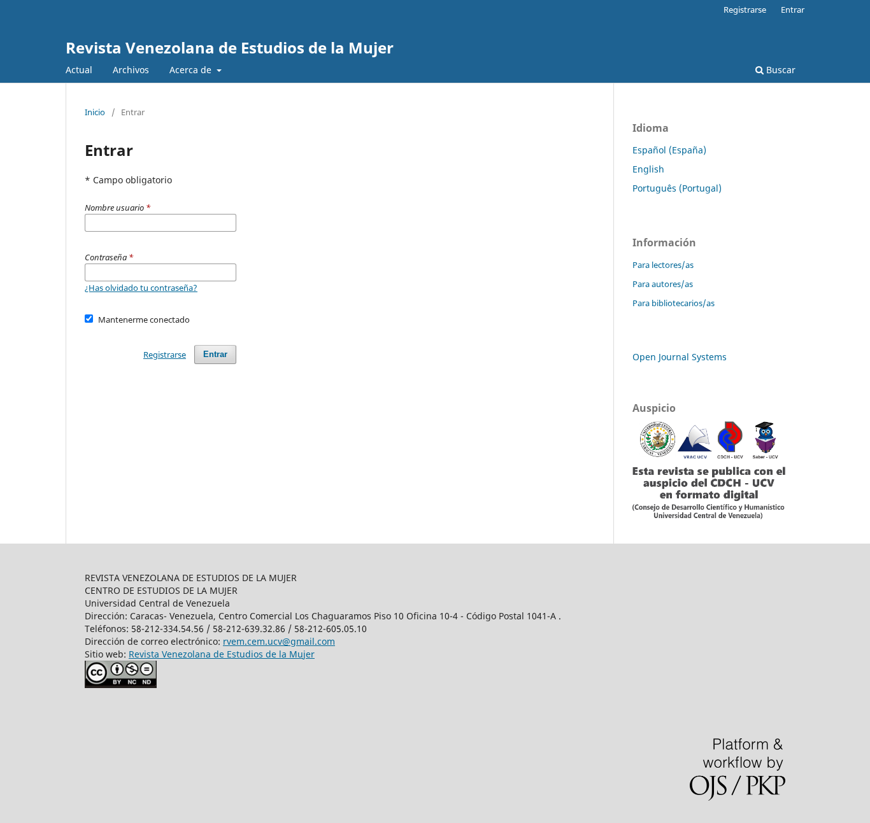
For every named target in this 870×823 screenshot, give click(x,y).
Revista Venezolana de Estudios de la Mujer (230, 47)
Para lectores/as (663, 265)
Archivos (131, 70)
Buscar (779, 70)
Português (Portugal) (677, 188)
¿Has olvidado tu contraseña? (141, 287)
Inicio (95, 112)
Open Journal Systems (679, 357)
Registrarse (745, 9)
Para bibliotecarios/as (673, 303)
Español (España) (669, 150)
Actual (79, 70)
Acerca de (191, 70)
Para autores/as (662, 284)
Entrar (792, 9)
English (648, 169)
